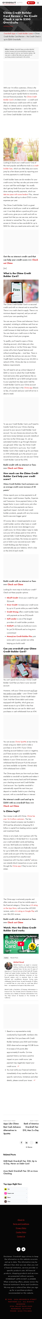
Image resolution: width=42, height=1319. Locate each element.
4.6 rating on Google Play (24, 911)
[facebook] (19, 1249)
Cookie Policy (21, 1232)
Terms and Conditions (21, 1224)
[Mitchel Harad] (8, 965)
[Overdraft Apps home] (12, 2)
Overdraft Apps (10, 33)
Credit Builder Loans (25, 33)
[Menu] (38, 3)
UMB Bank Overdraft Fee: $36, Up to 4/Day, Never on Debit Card (20, 1162)
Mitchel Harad (18, 962)
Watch (32, 3)
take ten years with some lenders (15, 194)
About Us (21, 1220)
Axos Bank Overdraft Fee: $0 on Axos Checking (20, 1172)
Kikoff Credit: (12, 598)
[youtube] (23, 1249)
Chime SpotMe (20, 741)
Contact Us (21, 1236)
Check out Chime (15, 468)
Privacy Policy (21, 1228)
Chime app (28, 388)
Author (6, 958)
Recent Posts (14, 958)
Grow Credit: (12, 605)
